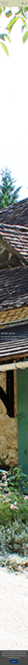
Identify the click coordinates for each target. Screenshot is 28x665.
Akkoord (14, 661)
